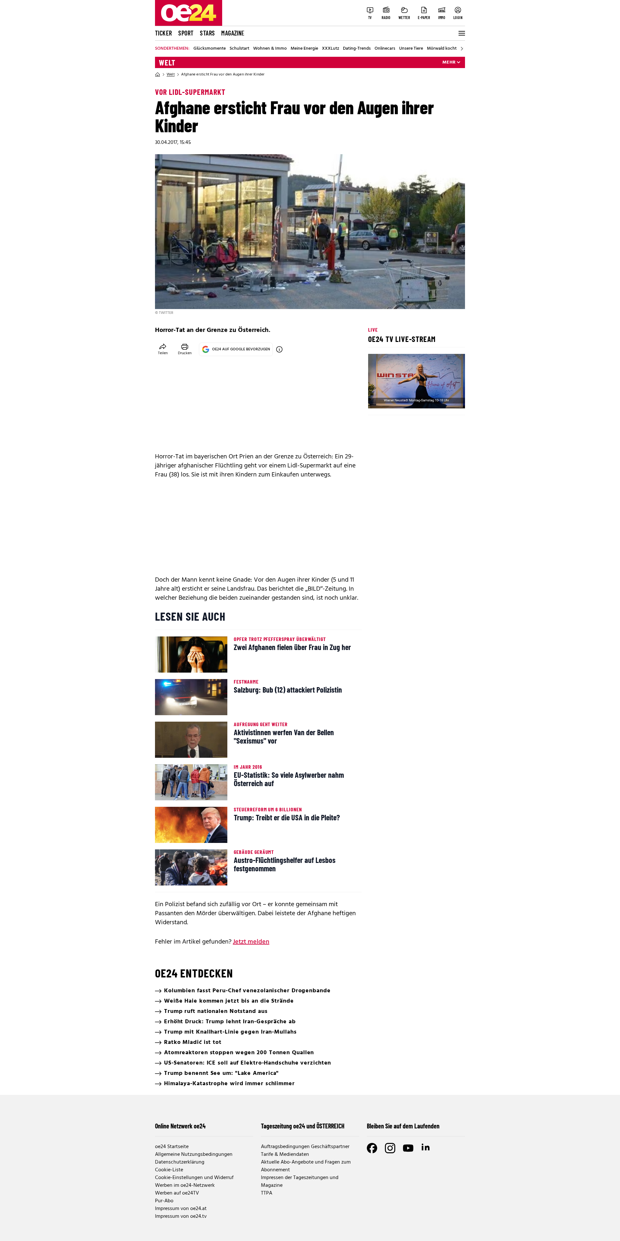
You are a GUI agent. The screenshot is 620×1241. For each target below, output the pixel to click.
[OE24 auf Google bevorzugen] (279, 349)
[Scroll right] (462, 48)
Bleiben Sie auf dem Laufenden (403, 1126)
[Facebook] (372, 1148)
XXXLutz (330, 49)
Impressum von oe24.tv (181, 1216)
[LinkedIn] (426, 1148)
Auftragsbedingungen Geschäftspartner (305, 1147)
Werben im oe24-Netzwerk (185, 1185)
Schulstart (239, 49)
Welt (167, 62)
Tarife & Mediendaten (285, 1154)
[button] (378, 398)
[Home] (157, 74)
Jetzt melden (251, 941)
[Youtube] (408, 1148)
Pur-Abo (164, 1201)
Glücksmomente (209, 49)
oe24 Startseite (172, 1147)
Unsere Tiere (411, 49)
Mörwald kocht (442, 49)
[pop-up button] (444, 398)
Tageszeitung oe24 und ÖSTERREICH (303, 1126)
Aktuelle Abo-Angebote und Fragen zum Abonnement (306, 1166)
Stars (207, 33)
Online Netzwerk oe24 (180, 1126)
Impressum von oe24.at (181, 1209)
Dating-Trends (357, 49)
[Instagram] (390, 1148)
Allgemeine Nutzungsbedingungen (193, 1154)
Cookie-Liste (169, 1170)
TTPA (266, 1193)
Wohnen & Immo (270, 49)
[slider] (400, 398)
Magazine (232, 33)
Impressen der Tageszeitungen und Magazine (299, 1182)
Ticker (163, 33)
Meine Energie (304, 49)
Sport (185, 33)
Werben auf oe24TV (177, 1193)
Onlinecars (385, 49)
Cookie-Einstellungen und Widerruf (194, 1178)
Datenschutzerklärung (179, 1162)
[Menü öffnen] (461, 33)
